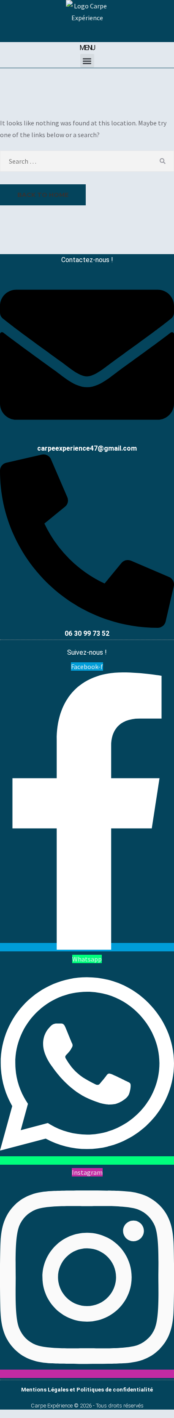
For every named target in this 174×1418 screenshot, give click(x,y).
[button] (87, 61)
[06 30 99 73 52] (87, 624)
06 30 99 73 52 (87, 633)
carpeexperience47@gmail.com (87, 448)
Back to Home (42, 195)
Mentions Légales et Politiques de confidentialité (87, 1389)
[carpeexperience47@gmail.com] (87, 438)
